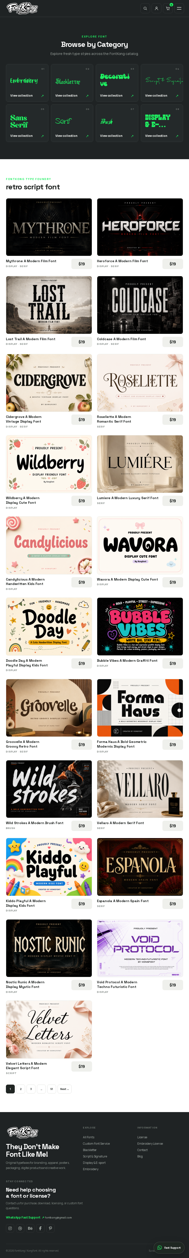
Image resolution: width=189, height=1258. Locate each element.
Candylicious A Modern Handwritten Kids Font (25, 581)
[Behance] (30, 1228)
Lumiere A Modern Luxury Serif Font (127, 498)
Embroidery (90, 1169)
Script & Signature (95, 1156)
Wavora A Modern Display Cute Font (127, 579)
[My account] (156, 8)
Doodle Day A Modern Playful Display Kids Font (27, 662)
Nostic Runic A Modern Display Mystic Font (25, 984)
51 (51, 1089)
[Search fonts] (145, 8)
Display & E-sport (94, 1163)
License (142, 1137)
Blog (140, 1156)
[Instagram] (10, 1228)
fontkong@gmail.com (58, 1217)
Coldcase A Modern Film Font (121, 339)
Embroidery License (150, 1143)
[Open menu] (179, 8)
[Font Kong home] (22, 8)
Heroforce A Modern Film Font (122, 261)
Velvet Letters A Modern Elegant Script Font (26, 1065)
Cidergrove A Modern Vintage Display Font (24, 419)
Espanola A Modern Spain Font (123, 901)
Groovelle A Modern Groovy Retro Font (22, 744)
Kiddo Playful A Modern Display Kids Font (26, 903)
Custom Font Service (96, 1143)
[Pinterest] (50, 1228)
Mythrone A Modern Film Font (31, 261)
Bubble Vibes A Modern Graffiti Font (127, 660)
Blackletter (90, 1150)
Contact (142, 1150)
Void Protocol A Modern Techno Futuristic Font (117, 984)
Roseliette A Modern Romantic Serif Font (114, 419)
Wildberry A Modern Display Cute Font (22, 500)
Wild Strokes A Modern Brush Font (34, 823)
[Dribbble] (20, 1228)
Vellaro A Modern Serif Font (120, 823)
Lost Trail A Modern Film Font (30, 339)
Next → (64, 1089)
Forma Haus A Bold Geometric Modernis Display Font (122, 744)
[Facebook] (40, 1228)
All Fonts (88, 1137)
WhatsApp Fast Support (25, 1217)
